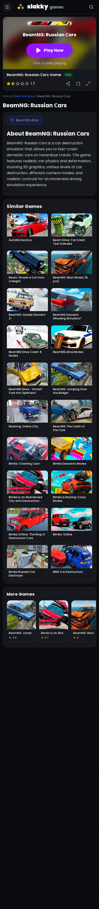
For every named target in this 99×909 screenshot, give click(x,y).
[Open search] (91, 7)
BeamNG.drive (24, 96)
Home (7, 96)
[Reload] (78, 84)
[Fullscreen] (88, 84)
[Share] (68, 84)
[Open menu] (7, 7)
